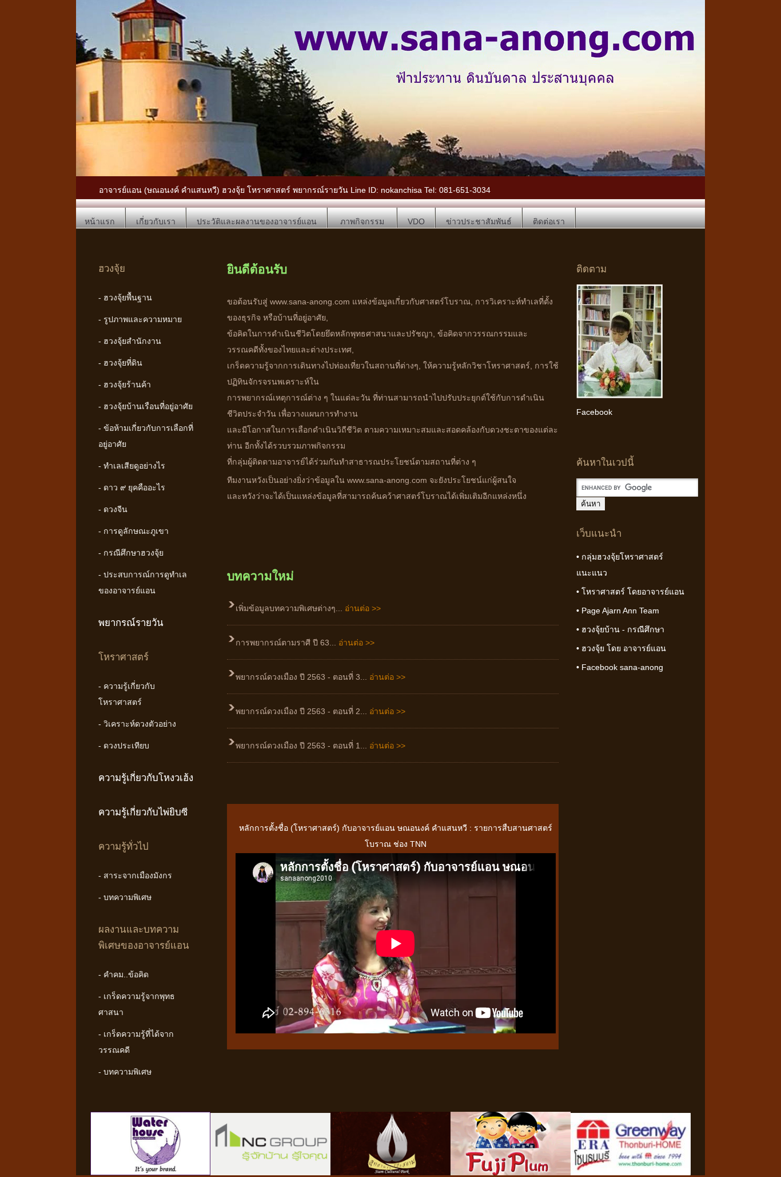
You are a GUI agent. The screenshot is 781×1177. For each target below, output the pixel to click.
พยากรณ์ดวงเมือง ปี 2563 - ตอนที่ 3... (320, 676)
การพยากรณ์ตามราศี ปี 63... (305, 642)
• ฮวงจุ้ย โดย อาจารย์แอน (621, 648)
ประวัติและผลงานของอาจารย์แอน (257, 221)
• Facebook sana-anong (619, 667)
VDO (416, 221)
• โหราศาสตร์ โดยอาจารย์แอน (630, 591)
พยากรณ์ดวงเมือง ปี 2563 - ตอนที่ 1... (320, 745)
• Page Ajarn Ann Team (617, 610)
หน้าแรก (100, 221)
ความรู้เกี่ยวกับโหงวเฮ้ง (145, 777)
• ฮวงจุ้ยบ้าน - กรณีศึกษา (620, 629)
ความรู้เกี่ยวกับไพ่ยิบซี (143, 812)
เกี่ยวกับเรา (156, 221)
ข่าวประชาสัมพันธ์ (479, 221)
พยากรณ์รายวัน (131, 622)
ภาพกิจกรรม (362, 221)
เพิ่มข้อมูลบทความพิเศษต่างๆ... (308, 608)
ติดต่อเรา (549, 221)
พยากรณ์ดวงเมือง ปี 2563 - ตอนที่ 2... (320, 711)
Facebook (594, 412)
